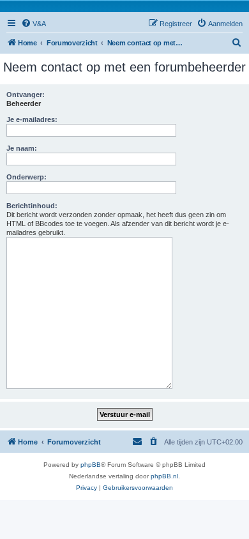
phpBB (90, 464)
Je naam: (21, 148)
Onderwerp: (26, 177)
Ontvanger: (25, 94)
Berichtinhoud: (31, 205)
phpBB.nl (164, 476)
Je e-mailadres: (31, 119)
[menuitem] (33, 23)
